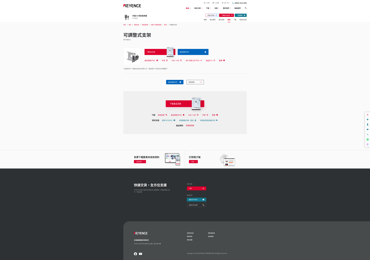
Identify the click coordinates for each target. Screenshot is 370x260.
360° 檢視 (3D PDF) (192, 60)
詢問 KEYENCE (167, 120)
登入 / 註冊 (206, 3)
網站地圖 (189, 240)
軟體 (220, 60)
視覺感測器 (190, 125)
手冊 (163, 60)
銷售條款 (189, 236)
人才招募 (216, 3)
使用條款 (211, 236)
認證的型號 (190, 233)
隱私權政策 (211, 233)
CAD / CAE (175, 60)
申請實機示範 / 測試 (186, 120)
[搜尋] (246, 8)
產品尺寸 (209, 60)
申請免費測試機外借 (207, 120)
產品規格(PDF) (150, 60)
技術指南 (161, 115)
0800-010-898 (241, 3)
